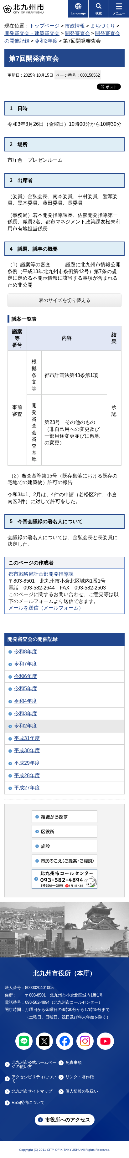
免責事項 (73, 1062)
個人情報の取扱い (81, 1091)
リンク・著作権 (79, 1077)
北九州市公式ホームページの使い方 (34, 1064)
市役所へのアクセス (67, 1119)
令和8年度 (25, 651)
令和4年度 (25, 701)
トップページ (44, 25)
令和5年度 (25, 688)
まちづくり (102, 25)
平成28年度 (27, 775)
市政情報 (75, 25)
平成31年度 (27, 738)
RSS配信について (28, 1102)
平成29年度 (27, 763)
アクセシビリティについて (34, 1079)
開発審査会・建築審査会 (31, 33)
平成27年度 (27, 787)
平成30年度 (27, 750)
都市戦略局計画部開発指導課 (41, 574)
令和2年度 (46, 40)
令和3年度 (25, 713)
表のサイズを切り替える (64, 300)
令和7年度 (25, 663)
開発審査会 (77, 33)
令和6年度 (25, 676)
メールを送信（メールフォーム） (46, 607)
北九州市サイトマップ (32, 1091)
